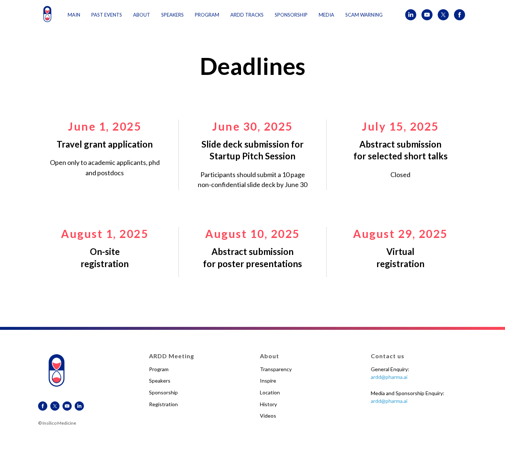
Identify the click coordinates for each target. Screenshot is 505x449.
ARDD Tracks (247, 15)
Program (207, 15)
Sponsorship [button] (291, 15)
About (141, 15)
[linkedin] (410, 14)
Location (270, 392)
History (268, 404)
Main (74, 15)
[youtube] (427, 14)
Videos (268, 415)
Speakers (159, 380)
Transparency (276, 369)
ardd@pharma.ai (389, 377)
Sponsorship (163, 392)
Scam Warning (364, 15)
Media (326, 15)
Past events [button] (106, 15)
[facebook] (459, 14)
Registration (163, 404)
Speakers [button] (172, 15)
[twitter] (443, 14)
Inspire (268, 380)
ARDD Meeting (171, 355)
